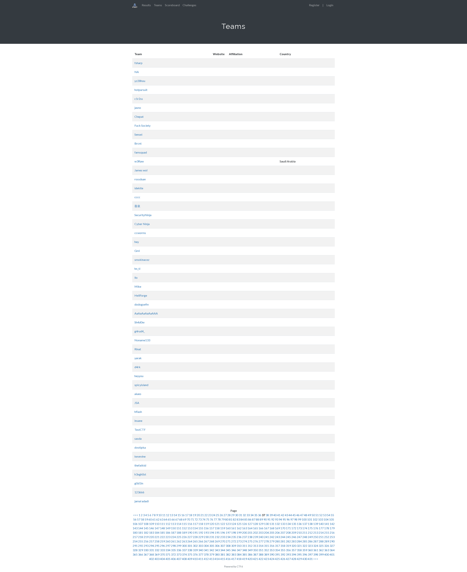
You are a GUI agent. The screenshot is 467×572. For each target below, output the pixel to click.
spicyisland (141, 385)
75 (207, 519)
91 (269, 519)
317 (277, 545)
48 (305, 515)
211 (304, 532)
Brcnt (138, 143)
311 (244, 545)
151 (178, 528)
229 (200, 537)
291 (135, 545)
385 (244, 554)
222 (162, 537)
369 (157, 554)
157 (211, 528)
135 (293, 523)
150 (173, 528)
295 (157, 545)
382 (228, 554)
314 (260, 545)
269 (217, 541)
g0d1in (138, 483)
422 (260, 559)
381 (222, 554)
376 (195, 554)
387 (255, 554)
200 (244, 532)
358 (299, 550)
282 (288, 541)
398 (315, 554)
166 (260, 528)
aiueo (137, 394)
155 (200, 528)
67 (177, 519)
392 (282, 554)
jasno (137, 107)
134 (288, 523)
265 (195, 541)
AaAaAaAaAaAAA (146, 313)
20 (198, 515)
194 (211, 532)
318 (282, 545)
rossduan (140, 179)
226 (184, 537)
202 (255, 532)
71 (192, 519)
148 (162, 528)
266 (200, 541)
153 (189, 528)
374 (184, 554)
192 (200, 532)
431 (310, 559)
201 (250, 532)
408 (184, 559)
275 (250, 541)
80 (226, 519)
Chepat (139, 116)
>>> (315, 559)
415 (222, 559)
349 (250, 550)
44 (290, 515)
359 (304, 550)
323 (310, 545)
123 (228, 523)
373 (178, 554)
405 (167, 559)
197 (228, 532)
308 (228, 545)
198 (233, 532)
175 (310, 528)
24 (213, 515)
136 (299, 523)
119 (206, 523)
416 (228, 559)
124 (233, 523)
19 (194, 515)
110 (157, 523)
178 (326, 528)
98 (295, 519)
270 (222, 541)
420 (250, 559)
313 (255, 545)
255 (140, 541)
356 (288, 550)
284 (299, 541)
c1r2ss (138, 98)
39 (271, 515)
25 (217, 515)
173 (299, 528)
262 (178, 541)
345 (228, 550)
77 (215, 519)
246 (293, 537)
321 (299, 545)
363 (326, 550)
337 (184, 550)
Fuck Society (142, 125)
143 (135, 528)
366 (140, 554)
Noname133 (142, 340)
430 (304, 559)
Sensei (138, 134)
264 (189, 541)
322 (304, 545)
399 (321, 554)
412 (206, 559)
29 (232, 515)
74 (203, 519)
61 (154, 519)
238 (250, 537)
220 (151, 537)
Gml (137, 250)
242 (271, 537)
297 (167, 545)
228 (195, 537)
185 (162, 532)
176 (315, 528)
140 (321, 523)
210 (299, 532)
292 (140, 545)
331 (151, 550)
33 (248, 515)
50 (313, 515)
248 (304, 537)
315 (266, 545)
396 (304, 554)
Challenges (189, 5)
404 (162, 559)
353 (271, 550)
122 (222, 523)
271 (228, 541)
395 (299, 554)
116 (189, 523)
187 (173, 532)
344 (222, 550)
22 (206, 515)
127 (250, 523)
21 (202, 515)
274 (244, 541)
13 (171, 515)
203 (260, 532)
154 (195, 528)
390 (271, 554)
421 (255, 559)
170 (282, 528)
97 (292, 519)
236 (239, 537)
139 (315, 523)
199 (239, 532)
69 (184, 519)
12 (167, 515)
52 (321, 515)
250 (315, 537)
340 (200, 550)
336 (178, 550)
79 (223, 519)
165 (255, 528)
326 (326, 545)
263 (184, 541)
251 (321, 537)
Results (146, 5)
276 (255, 541)
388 (260, 554)
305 (211, 545)
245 (288, 537)
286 (310, 541)
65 (169, 519)
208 (288, 532)
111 (162, 523)
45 (294, 515)
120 (211, 523)
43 (286, 515)
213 (315, 532)
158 (217, 528)
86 (249, 519)
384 (239, 554)
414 (217, 559)
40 (275, 515)
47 (301, 515)
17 (186, 515)
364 (332, 550)
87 (253, 519)
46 (298, 515)
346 (233, 550)
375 (189, 554)
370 (162, 554)
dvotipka (140, 447)
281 (282, 541)
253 (332, 537)
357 (293, 550)
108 (146, 523)
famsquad (140, 152)
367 (146, 554)
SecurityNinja (142, 215)
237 (244, 537)
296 (162, 545)
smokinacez (141, 259)
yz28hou (139, 80)
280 (277, 541)
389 (266, 554)
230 (206, 537)
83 (238, 519)
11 (163, 515)
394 (293, 554)
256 (146, 541)
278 (266, 541)
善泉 (137, 206)
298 (173, 545)
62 (157, 519)
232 (217, 537)
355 (282, 550)
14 (175, 515)
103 (320, 519)
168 (271, 528)
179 (332, 528)
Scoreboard (172, 5)
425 (277, 559)
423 (266, 559)
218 (140, 537)
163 (244, 528)
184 (157, 532)
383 (233, 554)
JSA (136, 402)
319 (288, 545)
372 (173, 554)
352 (266, 550)
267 (206, 541)
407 (178, 559)
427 (288, 559)
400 (326, 554)
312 (250, 545)
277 (260, 541)
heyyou (138, 376)
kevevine (140, 456)
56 (134, 519)
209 (293, 532)
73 (200, 519)
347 (239, 550)
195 (217, 532)
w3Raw (139, 161)
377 (200, 554)
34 (252, 515)
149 (167, 528)
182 (146, 532)
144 (140, 528)
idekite (138, 188)
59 (146, 519)
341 (206, 550)
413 (211, 559)
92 (272, 519)
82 (234, 519)
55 (332, 515)
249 (310, 537)
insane (138, 420)
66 (173, 519)
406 (173, 559)
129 (260, 523)
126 (244, 523)
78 (219, 519)
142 (332, 523)
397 (310, 554)
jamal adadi (141, 501)
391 (277, 554)
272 (233, 541)
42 (282, 515)
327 (332, 545)
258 (157, 541)
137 (304, 523)
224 (173, 537)
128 (255, 523)
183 (151, 532)
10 (160, 515)
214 (321, 532)
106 (135, 523)
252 (326, 537)
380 (217, 554)
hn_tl (137, 268)
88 (257, 519)
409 (189, 559)
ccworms (140, 233)
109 (151, 523)
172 (293, 528)
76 (211, 519)
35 (255, 515)
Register (314, 5)
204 (266, 532)
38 (267, 515)
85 (246, 519)
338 (189, 550)
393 (288, 554)
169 (277, 528)
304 (206, 545)
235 (233, 537)
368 (151, 554)
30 (236, 515)
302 (195, 545)
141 (326, 523)
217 (135, 537)
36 (259, 515)
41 (278, 515)
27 (225, 515)
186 (167, 532)
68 (180, 519)
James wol (140, 170)
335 (173, 550)
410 (195, 559)
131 (271, 523)
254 (135, 541)
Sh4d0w (139, 322)
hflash (138, 411)
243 (277, 537)
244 (282, 537)
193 (206, 532)
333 (162, 550)
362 (321, 550)
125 (239, 523)
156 (206, 528)
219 (146, 537)
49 (309, 515)
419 (244, 559)
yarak (138, 358)
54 (328, 515)
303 (200, 545)
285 (304, 541)
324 (315, 545)
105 (331, 519)
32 (244, 515)
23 (209, 515)
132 (277, 523)
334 (167, 550)
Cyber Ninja (142, 224)
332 (157, 550)
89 (261, 519)
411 (200, 559)
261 (173, 541)
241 (266, 537)
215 (326, 532)
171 (288, 528)
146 (151, 528)
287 (315, 541)
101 (309, 519)
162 (239, 528)
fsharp (138, 63)
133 (282, 523)
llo (136, 277)
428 (293, 559)
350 (255, 550)
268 (211, 541)
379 (211, 554)
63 (161, 519)
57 (138, 519)
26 (221, 515)
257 (151, 541)
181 (140, 532)
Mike (137, 286)
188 (178, 532)
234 (228, 537)
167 (266, 528)
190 (189, 532)
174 (304, 528)
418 (239, 559)
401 (332, 554)
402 (151, 559)
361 (315, 550)
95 (284, 519)
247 (299, 537)
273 (239, 541)
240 (260, 537)
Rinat (137, 349)
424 (271, 559)
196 (222, 532)
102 (315, 519)
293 (146, 545)
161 (233, 528)
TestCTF (140, 429)
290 (332, 541)
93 (276, 519)
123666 (139, 492)
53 (324, 515)
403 (157, 559)
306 (217, 545)
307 (222, 545)
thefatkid (140, 465)
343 (217, 550)
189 (184, 532)
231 (211, 537)
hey (136, 241)
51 (317, 515)
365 (135, 554)
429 (299, 559)
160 (228, 528)
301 (189, 545)
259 (162, 541)
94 (280, 519)
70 (188, 519)
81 (230, 519)
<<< (136, 515)
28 (229, 515)
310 (239, 545)
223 (167, 537)
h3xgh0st (140, 474)
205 (271, 532)
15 (179, 515)
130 (266, 523)
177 (321, 528)
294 (151, 545)
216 (332, 532)
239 (255, 537)
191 (195, 532)
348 (244, 550)
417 (233, 559)
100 (304, 519)
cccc (137, 197)
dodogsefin (141, 304)
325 (321, 545)
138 (310, 523)
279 (271, 541)
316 (271, 545)
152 (184, 528)
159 (222, 528)
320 (293, 545)
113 (173, 523)
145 (146, 528)
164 (250, 528)
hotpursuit (140, 89)
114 (178, 523)
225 (178, 537)
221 (157, 537)
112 (167, 523)
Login (329, 5)
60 (150, 519)
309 (233, 545)
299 (178, 545)
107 (140, 523)
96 (288, 519)
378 (206, 554)
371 (167, 554)
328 (135, 550)
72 (196, 519)
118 (200, 523)
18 (190, 515)
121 (217, 523)
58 (142, 519)
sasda (138, 438)
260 (167, 541)
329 (140, 550)
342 (211, 550)
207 (282, 532)
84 (242, 519)
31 (240, 515)
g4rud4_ (139, 331)
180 (135, 532)
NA (136, 72)
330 (146, 550)
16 (183, 515)
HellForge (140, 295)
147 (157, 528)
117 (195, 523)
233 (222, 537)
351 (260, 550)
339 (195, 550)
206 (277, 532)
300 (184, 545)
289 (326, 541)
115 (184, 523)
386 (250, 554)
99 (299, 519)
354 (277, 550)
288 (321, 541)
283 (293, 541)
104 (326, 519)
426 (282, 559)
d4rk (137, 367)
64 (165, 519)
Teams (158, 5)
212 (310, 532)
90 (265, 519)
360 (310, 550)
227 (189, 537)
